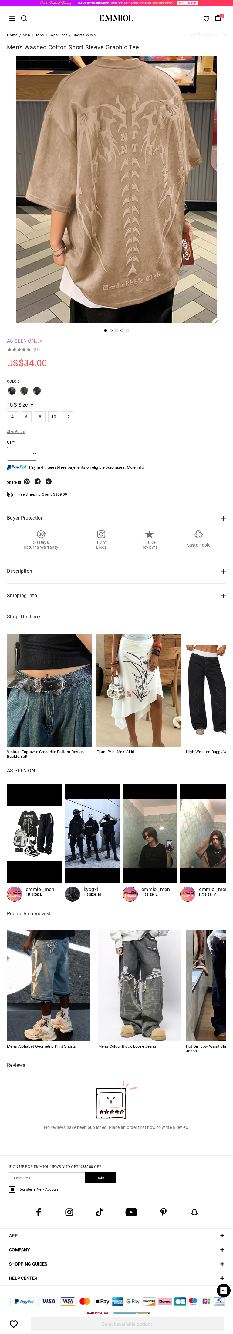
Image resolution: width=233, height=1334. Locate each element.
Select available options (127, 1324)
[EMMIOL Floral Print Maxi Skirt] (138, 690)
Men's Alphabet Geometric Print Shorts (41, 1046)
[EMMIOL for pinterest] (163, 1212)
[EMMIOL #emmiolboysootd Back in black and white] (34, 843)
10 (53, 416)
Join (100, 1178)
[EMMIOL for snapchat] (194, 1212)
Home (12, 35)
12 (67, 416)
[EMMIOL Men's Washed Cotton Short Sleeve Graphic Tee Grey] (24, 393)
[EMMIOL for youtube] (131, 1212)
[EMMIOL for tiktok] (99, 1212)
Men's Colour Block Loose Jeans (127, 1046)
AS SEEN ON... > (25, 341)
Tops (39, 35)
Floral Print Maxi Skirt (115, 752)
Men (26, 35)
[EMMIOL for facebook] (38, 1212)
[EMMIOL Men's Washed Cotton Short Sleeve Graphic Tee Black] (12, 393)
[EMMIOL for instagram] (69, 1212)
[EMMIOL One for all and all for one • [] (92, 843)
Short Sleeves (84, 35)
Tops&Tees (58, 35)
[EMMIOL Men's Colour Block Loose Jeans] (139, 985)
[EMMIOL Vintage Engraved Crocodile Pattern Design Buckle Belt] (49, 690)
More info (135, 467)
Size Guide (16, 432)
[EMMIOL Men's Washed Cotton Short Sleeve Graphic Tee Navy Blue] (37, 393)
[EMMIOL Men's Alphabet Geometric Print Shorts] (48, 985)
